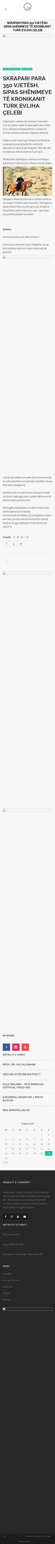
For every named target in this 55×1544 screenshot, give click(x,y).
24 (6, 1153)
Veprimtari (7, 1287)
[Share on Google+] (23, 537)
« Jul (5, 1162)
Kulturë (6, 1293)
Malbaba (7, 1299)
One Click (33, 1541)
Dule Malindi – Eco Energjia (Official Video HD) (23, 1254)
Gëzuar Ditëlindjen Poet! (21, 1074)
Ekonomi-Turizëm (11, 1280)
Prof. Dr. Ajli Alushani (19, 1064)
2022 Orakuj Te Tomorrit (16, 1536)
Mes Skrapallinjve (16, 1110)
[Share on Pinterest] (27, 537)
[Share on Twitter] (18, 537)
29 (41, 1153)
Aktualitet (7, 1274)
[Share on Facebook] (14, 537)
